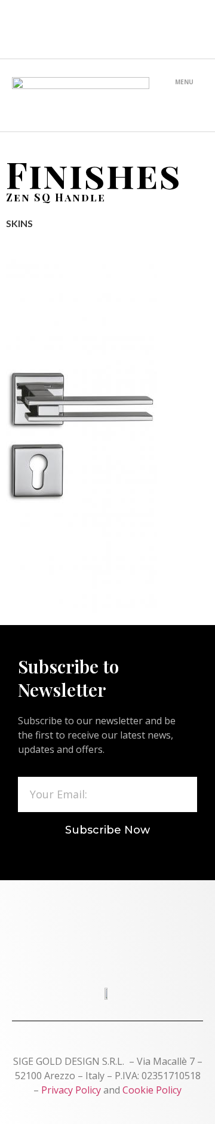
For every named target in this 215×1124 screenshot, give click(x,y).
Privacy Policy (71, 1090)
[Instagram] (131, 29)
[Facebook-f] (37, 29)
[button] (184, 97)
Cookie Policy (152, 1090)
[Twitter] (84, 29)
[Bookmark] (177, 29)
